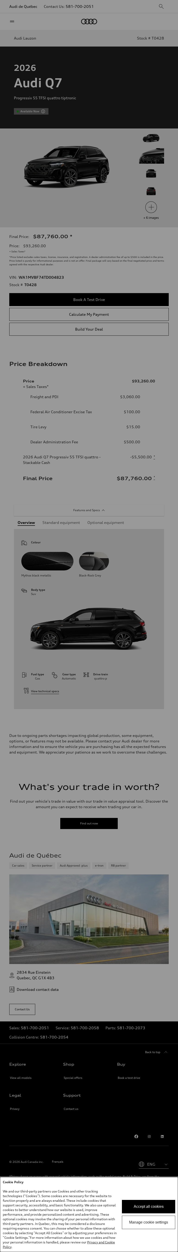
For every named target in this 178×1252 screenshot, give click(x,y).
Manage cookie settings (148, 1222)
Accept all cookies (149, 1206)
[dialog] (89, 1214)
